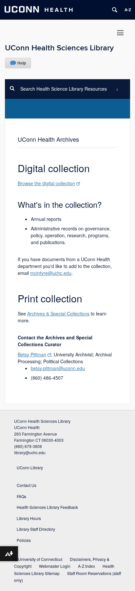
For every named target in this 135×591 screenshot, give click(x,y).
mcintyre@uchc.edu (50, 273)
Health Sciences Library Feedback (47, 507)
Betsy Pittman (32, 354)
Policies (24, 540)
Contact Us (26, 485)
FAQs (21, 496)
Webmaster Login (54, 566)
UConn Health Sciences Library (59, 48)
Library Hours (29, 518)
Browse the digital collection (46, 183)
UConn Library (30, 467)
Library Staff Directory (36, 529)
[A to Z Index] (128, 10)
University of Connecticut (40, 559)
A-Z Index (86, 566)
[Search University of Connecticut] (114, 10)
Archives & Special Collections (58, 313)
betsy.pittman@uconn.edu (58, 368)
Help (21, 63)
